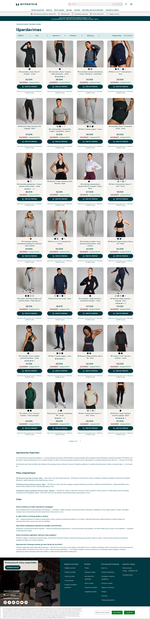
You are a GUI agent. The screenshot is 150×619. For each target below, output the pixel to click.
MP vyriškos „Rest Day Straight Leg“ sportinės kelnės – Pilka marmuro (29, 299)
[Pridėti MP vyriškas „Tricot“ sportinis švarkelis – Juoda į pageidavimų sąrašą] (131, 327)
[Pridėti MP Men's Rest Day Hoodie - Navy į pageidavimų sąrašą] (70, 270)
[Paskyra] (126, 4)
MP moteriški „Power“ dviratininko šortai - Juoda (120, 127)
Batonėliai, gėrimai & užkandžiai (92, 10)
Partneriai (104, 596)
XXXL (61, 291)
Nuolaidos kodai (127, 575)
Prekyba (103, 591)
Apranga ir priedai (35, 24)
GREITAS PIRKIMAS (31, 86)
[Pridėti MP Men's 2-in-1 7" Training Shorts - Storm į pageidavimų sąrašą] (70, 213)
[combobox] (95, 4)
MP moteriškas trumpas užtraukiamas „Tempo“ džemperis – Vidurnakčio (90, 73)
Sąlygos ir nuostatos (107, 587)
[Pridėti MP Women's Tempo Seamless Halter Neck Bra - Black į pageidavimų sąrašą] (70, 155)
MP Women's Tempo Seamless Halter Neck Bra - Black (59, 182)
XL (80, 64)
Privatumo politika (106, 583)
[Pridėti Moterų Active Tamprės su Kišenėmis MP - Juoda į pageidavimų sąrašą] (70, 384)
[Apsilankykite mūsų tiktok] (13, 602)
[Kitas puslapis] (80, 441)
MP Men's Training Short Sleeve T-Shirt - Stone (90, 414)
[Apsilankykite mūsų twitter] (22, 602)
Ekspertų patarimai (38, 10)
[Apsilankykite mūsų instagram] (5, 602)
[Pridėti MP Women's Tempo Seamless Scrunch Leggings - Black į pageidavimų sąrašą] (131, 384)
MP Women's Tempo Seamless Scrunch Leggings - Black (120, 414)
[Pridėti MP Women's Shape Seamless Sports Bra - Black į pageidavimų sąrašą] (131, 213)
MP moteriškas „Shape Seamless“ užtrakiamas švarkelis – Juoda (90, 299)
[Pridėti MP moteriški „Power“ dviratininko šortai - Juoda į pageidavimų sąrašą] (131, 100)
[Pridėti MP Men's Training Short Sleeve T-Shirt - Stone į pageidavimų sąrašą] (101, 384)
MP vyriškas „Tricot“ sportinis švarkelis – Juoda (120, 357)
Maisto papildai (59, 10)
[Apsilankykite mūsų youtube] (17, 602)
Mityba (87, 568)
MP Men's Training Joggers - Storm (90, 129)
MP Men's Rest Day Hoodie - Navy (60, 298)
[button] (29, 69)
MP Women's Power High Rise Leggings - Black (30, 484)
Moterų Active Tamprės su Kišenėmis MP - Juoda (59, 414)
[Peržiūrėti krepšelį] (131, 4)
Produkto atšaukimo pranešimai (70, 586)
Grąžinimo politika (69, 572)
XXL (86, 64)
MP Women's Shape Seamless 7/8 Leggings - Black (29, 127)
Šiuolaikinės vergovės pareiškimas (107, 578)
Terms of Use (61, 617)
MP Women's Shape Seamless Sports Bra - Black (120, 242)
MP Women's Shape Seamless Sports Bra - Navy (90, 357)
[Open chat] (26, 602)
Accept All (129, 612)
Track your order (69, 576)
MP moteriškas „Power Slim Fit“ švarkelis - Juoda (29, 73)
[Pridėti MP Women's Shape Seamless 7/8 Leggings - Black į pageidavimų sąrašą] (40, 100)
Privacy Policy (52, 617)
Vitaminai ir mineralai (91, 587)
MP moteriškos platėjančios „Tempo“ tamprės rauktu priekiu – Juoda (29, 185)
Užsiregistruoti (13, 567)
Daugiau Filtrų (116, 35)
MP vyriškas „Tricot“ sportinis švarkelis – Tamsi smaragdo (29, 414)
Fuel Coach (118, 4)
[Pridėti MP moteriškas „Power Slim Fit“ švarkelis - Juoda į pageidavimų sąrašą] (40, 43)
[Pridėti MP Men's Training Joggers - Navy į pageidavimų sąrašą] (70, 327)
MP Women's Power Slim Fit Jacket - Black (29, 478)
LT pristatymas (69, 580)
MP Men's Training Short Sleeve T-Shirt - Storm (120, 185)
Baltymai (49, 10)
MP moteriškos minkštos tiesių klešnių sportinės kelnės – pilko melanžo (90, 243)
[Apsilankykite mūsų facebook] (9, 602)
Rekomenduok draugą (130, 569)
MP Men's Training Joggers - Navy (59, 356)
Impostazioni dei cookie (12, 591)
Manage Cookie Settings (102, 612)
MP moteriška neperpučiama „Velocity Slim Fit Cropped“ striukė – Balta (90, 186)
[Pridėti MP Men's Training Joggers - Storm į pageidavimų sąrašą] (101, 100)
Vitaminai (77, 10)
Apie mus (104, 568)
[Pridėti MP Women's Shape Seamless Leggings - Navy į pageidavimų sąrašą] (131, 270)
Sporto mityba (89, 583)
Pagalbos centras (69, 568)
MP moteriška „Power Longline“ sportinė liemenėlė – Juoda (29, 357)
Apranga (69, 10)
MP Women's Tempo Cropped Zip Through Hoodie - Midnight (35, 490)
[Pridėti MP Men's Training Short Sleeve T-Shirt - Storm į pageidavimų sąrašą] (131, 155)
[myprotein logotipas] (26, 4)
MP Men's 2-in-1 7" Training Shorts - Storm (60, 242)
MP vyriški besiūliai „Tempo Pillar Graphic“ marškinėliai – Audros (60, 130)
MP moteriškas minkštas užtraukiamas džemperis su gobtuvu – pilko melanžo (29, 243)
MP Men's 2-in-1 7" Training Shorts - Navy (120, 73)
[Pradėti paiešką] (69, 4)
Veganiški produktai (112, 10)
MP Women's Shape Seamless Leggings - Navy (120, 299)
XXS (19, 64)
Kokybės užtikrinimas (107, 572)
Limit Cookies (117, 612)
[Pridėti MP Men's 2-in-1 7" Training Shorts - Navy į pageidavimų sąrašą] (131, 43)
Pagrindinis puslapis (22, 24)
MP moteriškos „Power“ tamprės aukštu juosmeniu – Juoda (60, 73)
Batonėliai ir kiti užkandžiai (89, 578)
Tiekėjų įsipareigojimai (108, 600)
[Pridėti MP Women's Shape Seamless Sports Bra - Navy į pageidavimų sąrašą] (101, 327)
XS (25, 64)
